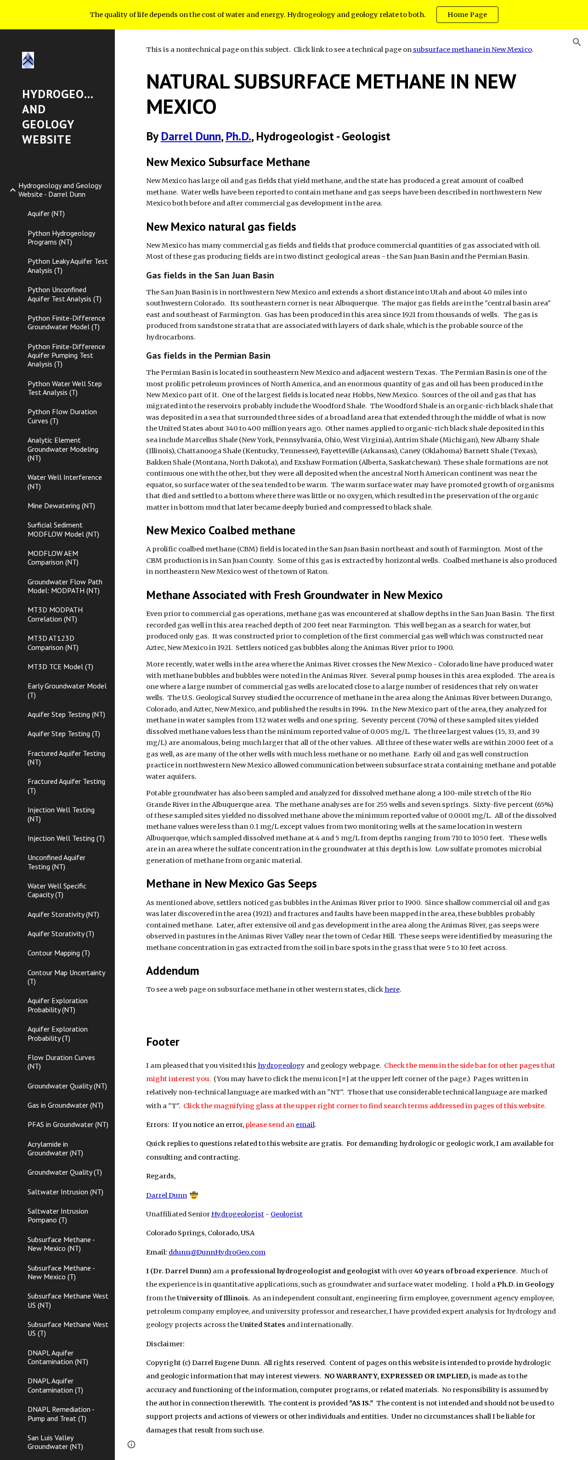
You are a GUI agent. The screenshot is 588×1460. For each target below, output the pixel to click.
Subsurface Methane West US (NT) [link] (68, 1300)
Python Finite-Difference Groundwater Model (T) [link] (66, 322)
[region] (294, 14)
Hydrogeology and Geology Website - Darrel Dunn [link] (59, 190)
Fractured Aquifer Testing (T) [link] (66, 785)
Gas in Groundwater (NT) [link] (65, 1105)
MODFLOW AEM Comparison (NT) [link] (53, 557)
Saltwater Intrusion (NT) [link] (65, 1191)
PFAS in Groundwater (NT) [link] (68, 1124)
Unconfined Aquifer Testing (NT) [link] (56, 862)
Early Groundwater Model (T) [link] (67, 690)
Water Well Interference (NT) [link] (65, 481)
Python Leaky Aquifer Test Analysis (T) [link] (68, 265)
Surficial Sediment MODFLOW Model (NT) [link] (63, 529)
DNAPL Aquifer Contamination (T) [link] (55, 1385)
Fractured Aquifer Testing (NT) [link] (66, 757)
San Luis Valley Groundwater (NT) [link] (55, 1442)
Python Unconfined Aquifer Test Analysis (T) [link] (65, 294)
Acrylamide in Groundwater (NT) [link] (55, 1148)
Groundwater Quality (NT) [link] (67, 1085)
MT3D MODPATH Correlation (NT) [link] (55, 614)
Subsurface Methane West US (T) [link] (68, 1329)
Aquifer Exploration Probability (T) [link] (58, 1033)
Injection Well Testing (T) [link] (66, 838)
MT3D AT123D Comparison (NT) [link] (53, 642)
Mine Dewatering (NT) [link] (61, 505)
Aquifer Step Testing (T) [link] (64, 733)
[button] (577, 42)
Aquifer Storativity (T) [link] (61, 933)
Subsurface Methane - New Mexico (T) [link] (61, 1272)
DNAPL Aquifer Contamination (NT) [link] (58, 1357)
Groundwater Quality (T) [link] (65, 1172)
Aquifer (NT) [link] (46, 213)
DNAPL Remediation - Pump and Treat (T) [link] (61, 1413)
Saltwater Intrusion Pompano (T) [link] (58, 1215)
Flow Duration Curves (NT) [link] (61, 1062)
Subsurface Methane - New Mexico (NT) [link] (61, 1244)
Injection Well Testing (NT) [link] (61, 814)
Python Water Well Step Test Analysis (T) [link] (65, 388)
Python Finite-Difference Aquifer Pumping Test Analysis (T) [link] (66, 355)
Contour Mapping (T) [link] (59, 952)
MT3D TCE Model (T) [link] (60, 666)
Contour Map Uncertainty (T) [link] (66, 977)
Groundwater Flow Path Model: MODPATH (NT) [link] (65, 586)
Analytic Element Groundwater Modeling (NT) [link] (63, 448)
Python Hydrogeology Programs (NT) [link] (61, 237)
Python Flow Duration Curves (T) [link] (62, 416)
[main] (351, 519)
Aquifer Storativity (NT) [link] (63, 914)
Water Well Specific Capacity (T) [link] (57, 890)
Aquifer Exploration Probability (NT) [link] (58, 1005)
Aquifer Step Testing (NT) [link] (66, 714)
